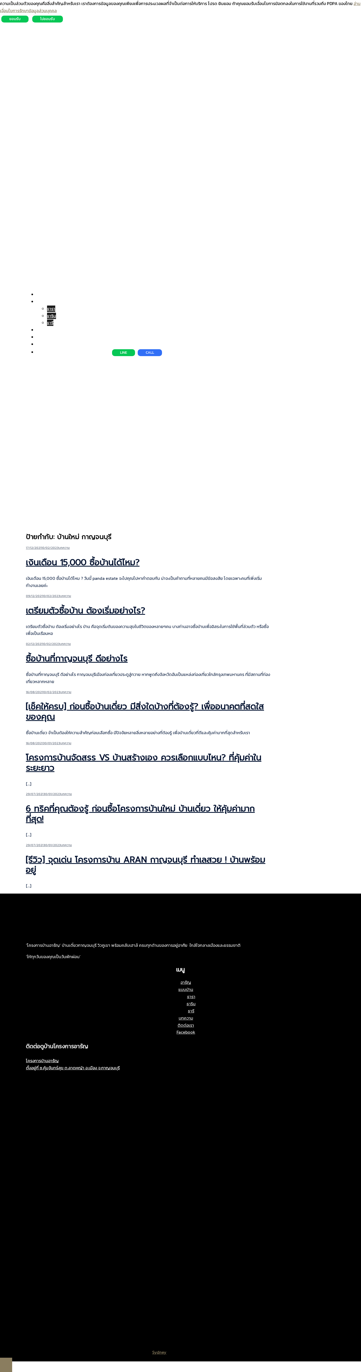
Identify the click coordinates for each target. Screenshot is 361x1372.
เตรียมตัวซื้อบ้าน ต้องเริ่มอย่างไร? (85, 610)
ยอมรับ (15, 19)
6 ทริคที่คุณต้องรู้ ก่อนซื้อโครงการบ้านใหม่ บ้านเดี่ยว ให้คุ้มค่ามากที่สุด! (140, 813)
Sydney (159, 1352)
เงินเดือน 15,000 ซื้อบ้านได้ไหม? (83, 562)
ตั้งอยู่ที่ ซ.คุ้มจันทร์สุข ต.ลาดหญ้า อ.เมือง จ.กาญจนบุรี (73, 1068)
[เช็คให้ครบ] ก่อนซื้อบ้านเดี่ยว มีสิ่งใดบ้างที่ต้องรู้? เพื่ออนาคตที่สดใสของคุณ (145, 711)
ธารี (50, 323)
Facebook (45, 344)
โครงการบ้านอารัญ (42, 1060)
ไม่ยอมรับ (47, 19)
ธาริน (51, 316)
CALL (150, 352)
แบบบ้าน (43, 301)
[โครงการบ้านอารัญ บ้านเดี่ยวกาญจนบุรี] (46, 39)
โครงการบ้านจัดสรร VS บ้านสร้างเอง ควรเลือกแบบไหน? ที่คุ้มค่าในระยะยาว (143, 762)
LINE (123, 352)
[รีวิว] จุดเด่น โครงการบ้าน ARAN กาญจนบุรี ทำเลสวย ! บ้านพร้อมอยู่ (145, 864)
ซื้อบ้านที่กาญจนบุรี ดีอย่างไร (77, 658)
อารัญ (41, 294)
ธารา (51, 309)
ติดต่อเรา (44, 337)
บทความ (43, 330)
